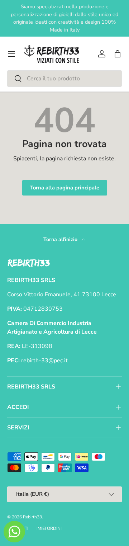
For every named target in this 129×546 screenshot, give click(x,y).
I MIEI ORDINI (48, 528)
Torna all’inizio (61, 239)
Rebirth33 (32, 517)
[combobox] (64, 78)
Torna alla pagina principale (64, 187)
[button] (117, 54)
